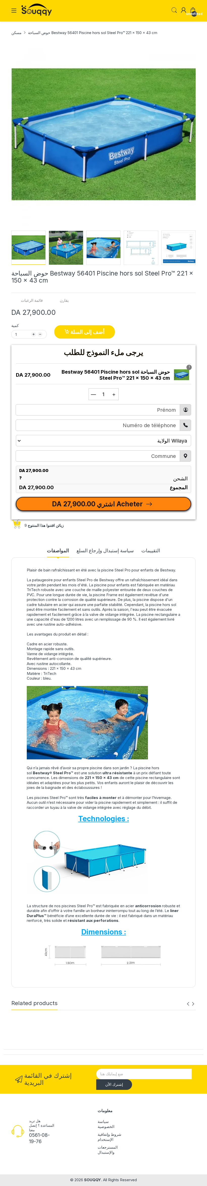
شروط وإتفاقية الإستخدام (109, 1137)
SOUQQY (92, 1179)
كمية (15, 325)
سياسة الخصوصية (106, 1124)
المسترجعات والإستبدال (108, 1150)
